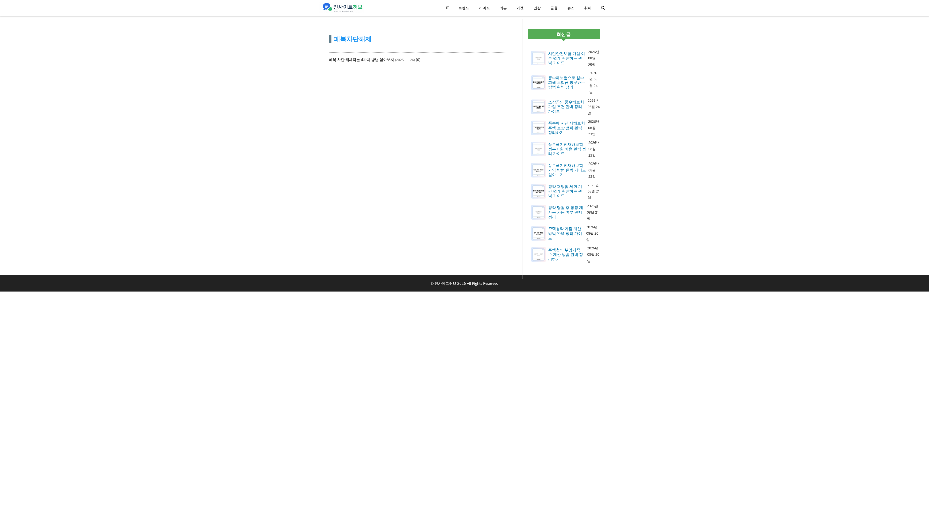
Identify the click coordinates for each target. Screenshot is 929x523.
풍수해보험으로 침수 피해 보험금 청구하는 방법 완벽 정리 (566, 83)
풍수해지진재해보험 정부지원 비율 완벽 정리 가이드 (567, 149)
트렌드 (463, 7)
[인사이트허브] (341, 8)
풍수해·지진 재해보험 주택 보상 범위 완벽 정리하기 (566, 128)
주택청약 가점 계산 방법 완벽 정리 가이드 (565, 233)
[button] (603, 8)
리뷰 (503, 7)
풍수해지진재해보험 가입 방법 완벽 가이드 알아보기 (567, 170)
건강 (537, 7)
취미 (588, 7)
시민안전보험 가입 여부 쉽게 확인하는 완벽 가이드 (566, 58)
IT (447, 7)
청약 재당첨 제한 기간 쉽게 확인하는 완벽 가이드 (565, 191)
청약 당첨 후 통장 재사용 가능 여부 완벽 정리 (565, 212)
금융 (554, 7)
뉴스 (571, 7)
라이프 (484, 7)
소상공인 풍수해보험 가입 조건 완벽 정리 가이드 (566, 107)
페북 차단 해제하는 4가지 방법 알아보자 (361, 59)
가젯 (520, 7)
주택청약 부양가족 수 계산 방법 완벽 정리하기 (565, 255)
